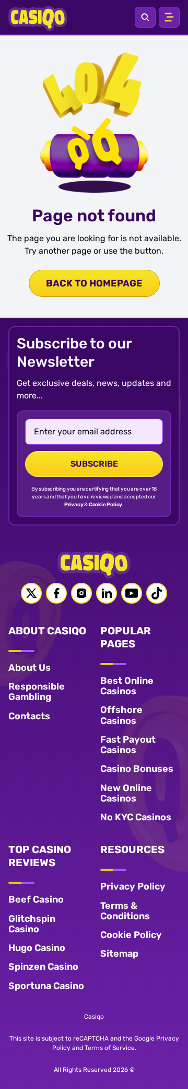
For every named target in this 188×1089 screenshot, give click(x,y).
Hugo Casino (36, 948)
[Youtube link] (131, 593)
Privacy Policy (133, 886)
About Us (29, 667)
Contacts (29, 716)
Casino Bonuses (136, 768)
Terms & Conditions (125, 911)
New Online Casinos (126, 793)
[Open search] (145, 17)
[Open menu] (169, 17)
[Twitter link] (31, 593)
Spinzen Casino (43, 966)
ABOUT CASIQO (47, 630)
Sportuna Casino (46, 986)
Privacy (74, 505)
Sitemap (119, 953)
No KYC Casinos (135, 817)
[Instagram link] (81, 593)
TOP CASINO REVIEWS (39, 856)
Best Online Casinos (127, 686)
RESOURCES (132, 849)
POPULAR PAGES (125, 637)
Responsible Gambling (36, 692)
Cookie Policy (105, 505)
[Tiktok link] (156, 593)
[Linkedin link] (106, 593)
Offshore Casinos (121, 715)
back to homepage (94, 283)
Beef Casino (36, 899)
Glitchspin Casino (31, 924)
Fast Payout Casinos (128, 745)
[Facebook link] (56, 593)
